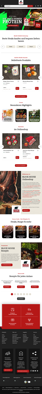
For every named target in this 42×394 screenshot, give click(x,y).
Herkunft (12, 46)
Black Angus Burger (36, 190)
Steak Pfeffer (31, 195)
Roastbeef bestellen (28, 201)
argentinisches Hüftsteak (28, 187)
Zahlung (34, 340)
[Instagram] (33, 371)
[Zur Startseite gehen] (21, 2)
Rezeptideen (25, 340)
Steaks (3, 334)
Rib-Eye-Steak (34, 185)
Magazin (24, 341)
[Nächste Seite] (27, 294)
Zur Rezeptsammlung (6, 264)
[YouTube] (35, 371)
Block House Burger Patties (29, 191)
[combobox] (16, 6)
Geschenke (4, 343)
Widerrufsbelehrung (9, 387)
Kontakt (34, 336)
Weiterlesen (25, 210)
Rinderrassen (14, 343)
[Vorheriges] (2, 77)
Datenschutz (16, 387)
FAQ (34, 334)
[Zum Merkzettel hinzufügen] (18, 81)
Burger (22, 46)
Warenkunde (35, 343)
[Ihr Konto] (35, 6)
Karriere (34, 344)
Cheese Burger (28, 193)
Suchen (29, 6)
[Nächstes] (39, 77)
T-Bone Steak (29, 185)
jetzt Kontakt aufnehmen (23, 371)
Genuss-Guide (25, 339)
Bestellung (35, 339)
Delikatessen (4, 340)
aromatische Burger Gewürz (27, 197)
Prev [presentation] (2, 46)
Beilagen (3, 341)
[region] (21, 77)
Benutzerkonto (36, 337)
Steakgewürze (26, 194)
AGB (3, 387)
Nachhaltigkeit (15, 334)
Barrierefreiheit (23, 387)
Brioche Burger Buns (28, 81)
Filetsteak (39, 185)
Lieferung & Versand (36, 341)
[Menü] (1, 6)
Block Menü (14, 340)
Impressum (30, 387)
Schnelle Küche (32, 46)
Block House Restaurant (16, 337)
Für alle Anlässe (25, 337)
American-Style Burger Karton (28, 151)
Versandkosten (20, 389)
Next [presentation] (39, 46)
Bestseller (24, 334)
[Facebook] (31, 371)
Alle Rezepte (20, 298)
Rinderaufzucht (15, 341)
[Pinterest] (37, 371)
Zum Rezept (6, 286)
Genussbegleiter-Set (8, 150)
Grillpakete (25, 336)
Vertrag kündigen (37, 387)
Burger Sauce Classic (8, 81)
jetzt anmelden (7, 370)
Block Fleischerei (15, 339)
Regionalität (14, 336)
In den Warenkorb (17, 88)
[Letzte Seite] (30, 294)
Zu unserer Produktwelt (20, 96)
